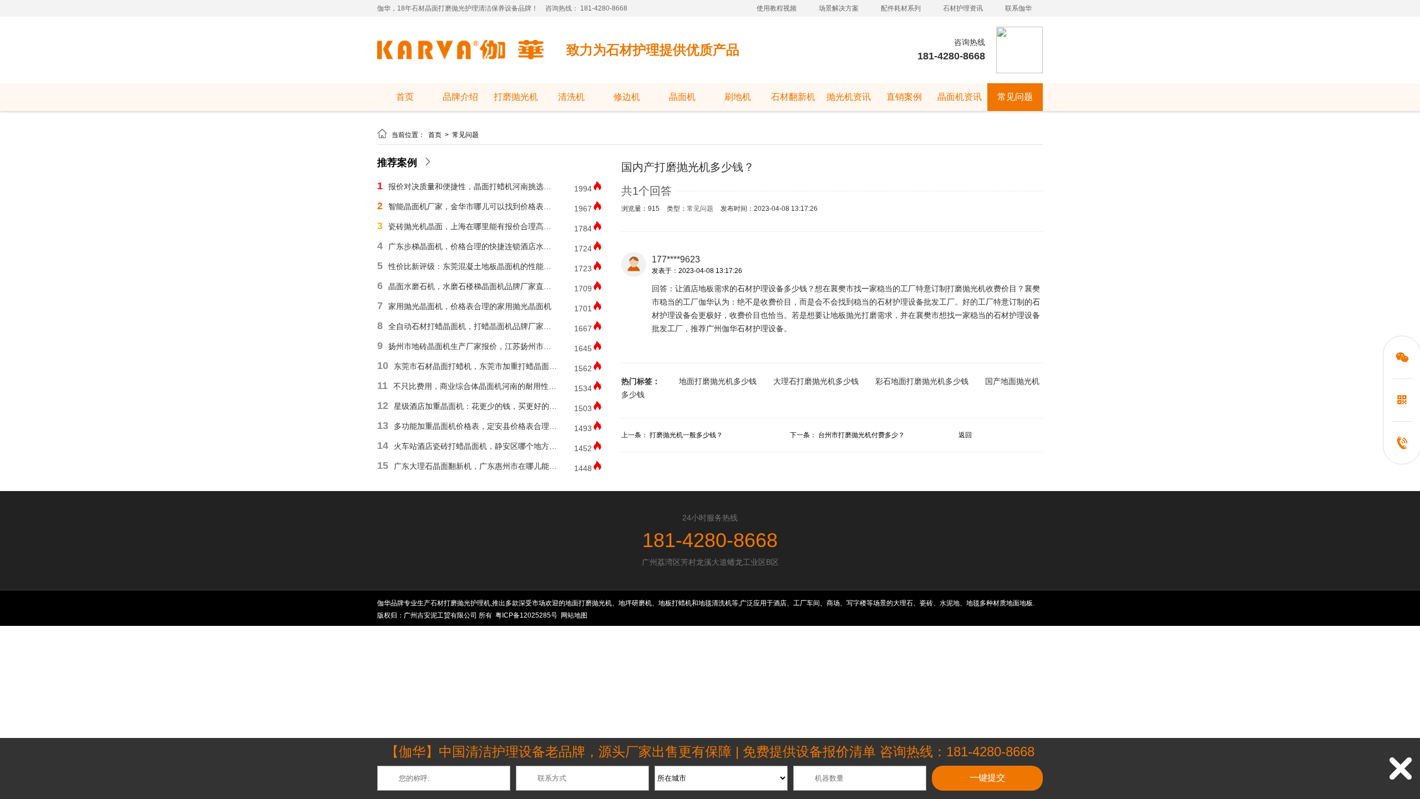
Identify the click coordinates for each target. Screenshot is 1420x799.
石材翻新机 (793, 97)
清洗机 (571, 97)
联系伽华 (1018, 8)
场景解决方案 (839, 8)
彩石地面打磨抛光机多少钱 (921, 381)
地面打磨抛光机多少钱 (718, 381)
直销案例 (904, 97)
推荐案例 (397, 162)
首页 (405, 97)
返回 (965, 435)
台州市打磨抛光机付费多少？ (861, 435)
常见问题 (1015, 97)
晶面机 (682, 97)
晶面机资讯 (959, 97)
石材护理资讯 (963, 8)
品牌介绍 (460, 97)
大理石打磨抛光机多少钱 (816, 381)
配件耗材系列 (901, 8)
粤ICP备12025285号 (526, 615)
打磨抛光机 (516, 97)
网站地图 (574, 615)
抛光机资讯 (848, 97)
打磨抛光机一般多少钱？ (686, 435)
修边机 (626, 97)
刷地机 (737, 97)
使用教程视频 (777, 8)
